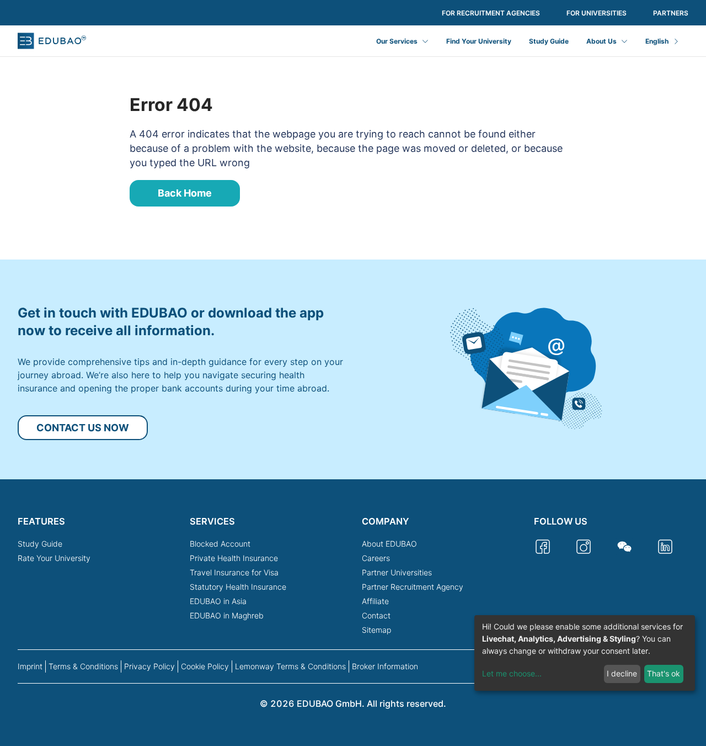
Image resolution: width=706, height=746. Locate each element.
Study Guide (549, 41)
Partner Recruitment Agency (412, 586)
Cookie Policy (205, 666)
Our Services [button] (397, 41)
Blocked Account (220, 543)
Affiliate (375, 601)
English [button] (656, 41)
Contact (376, 615)
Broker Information (385, 666)
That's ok (663, 673)
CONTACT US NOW (82, 427)
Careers (376, 558)
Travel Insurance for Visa (234, 572)
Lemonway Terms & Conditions (290, 666)
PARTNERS (670, 13)
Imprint (30, 666)
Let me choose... (512, 673)
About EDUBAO (389, 543)
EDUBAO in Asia (218, 601)
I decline (622, 673)
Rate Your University (54, 558)
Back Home (185, 193)
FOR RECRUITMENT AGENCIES (491, 13)
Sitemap (376, 629)
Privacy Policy (149, 666)
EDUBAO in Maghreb (227, 615)
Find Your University (478, 41)
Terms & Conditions (83, 666)
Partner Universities (397, 572)
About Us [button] (601, 41)
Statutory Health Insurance (238, 586)
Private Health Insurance (234, 558)
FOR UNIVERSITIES (596, 13)
